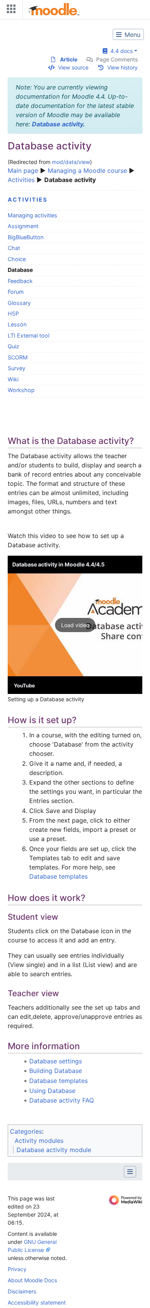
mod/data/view (71, 162)
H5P (13, 313)
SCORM (18, 357)
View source (73, 67)
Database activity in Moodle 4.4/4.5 (58, 564)
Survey (16, 368)
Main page (23, 170)
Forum (16, 291)
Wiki (13, 379)
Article (68, 59)
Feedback (20, 281)
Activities (21, 180)
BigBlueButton (25, 237)
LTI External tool (28, 335)
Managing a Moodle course (87, 170)
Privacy (17, 1269)
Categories (26, 1131)
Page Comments (117, 59)
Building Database (55, 1071)
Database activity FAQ (61, 1100)
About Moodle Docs (32, 1280)
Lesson (17, 324)
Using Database (52, 1090)
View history (122, 67)
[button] (75, 625)
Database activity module (54, 1150)
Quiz (13, 346)
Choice (17, 259)
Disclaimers (22, 1291)
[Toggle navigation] (9, 10)
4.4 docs (120, 51)
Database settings (55, 1061)
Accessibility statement (37, 1302)
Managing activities (32, 215)
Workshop (21, 390)
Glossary (19, 303)
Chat (14, 248)
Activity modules (39, 1140)
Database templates (58, 876)
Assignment (23, 226)
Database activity (57, 124)
